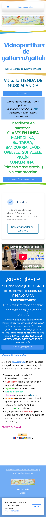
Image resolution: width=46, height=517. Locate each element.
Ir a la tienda (22, 93)
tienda (33, 395)
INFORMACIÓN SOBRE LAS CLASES (23, 179)
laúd (35, 109)
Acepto (36, 507)
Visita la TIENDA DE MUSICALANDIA (23, 83)
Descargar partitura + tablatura (23, 228)
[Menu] (8, 7)
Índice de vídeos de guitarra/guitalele (23, 69)
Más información (12, 511)
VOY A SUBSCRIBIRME (22, 347)
